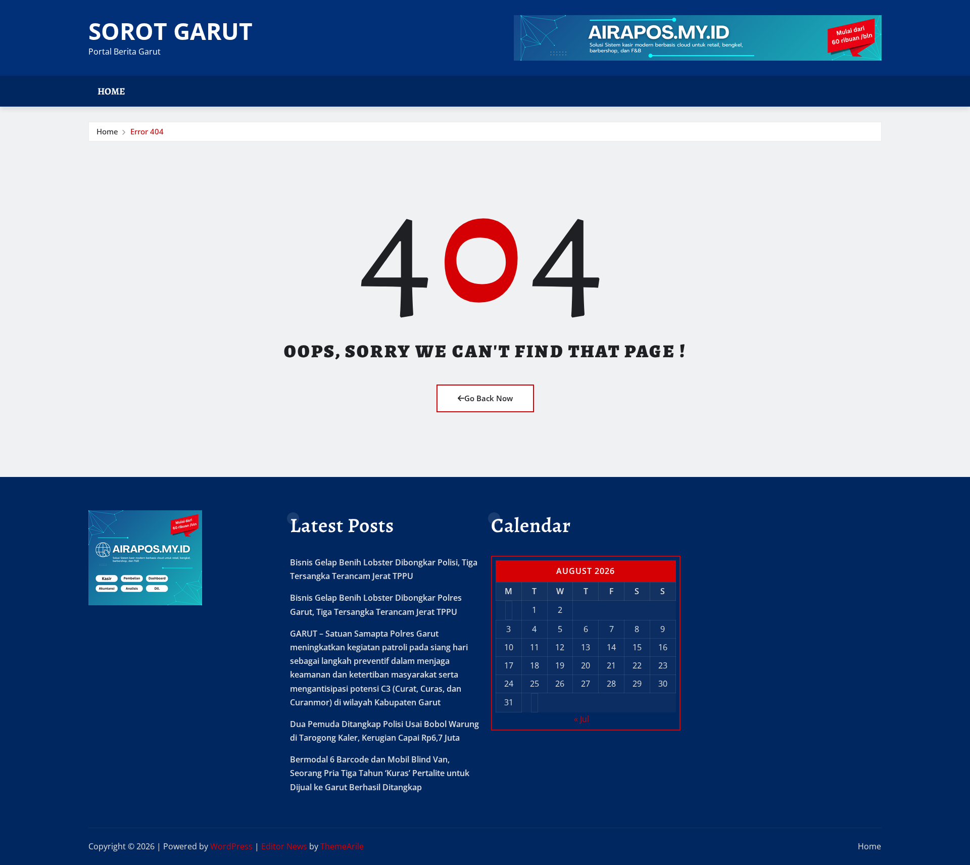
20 (585, 665)
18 (534, 665)
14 (611, 647)
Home (111, 91)
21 (611, 665)
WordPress (231, 846)
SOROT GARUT (170, 30)
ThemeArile (342, 846)
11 (534, 647)
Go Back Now (488, 398)
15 (637, 647)
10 (508, 647)
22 (637, 665)
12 (559, 647)
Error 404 (147, 131)
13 (585, 647)
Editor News (284, 846)
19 (559, 665)
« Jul (581, 719)
